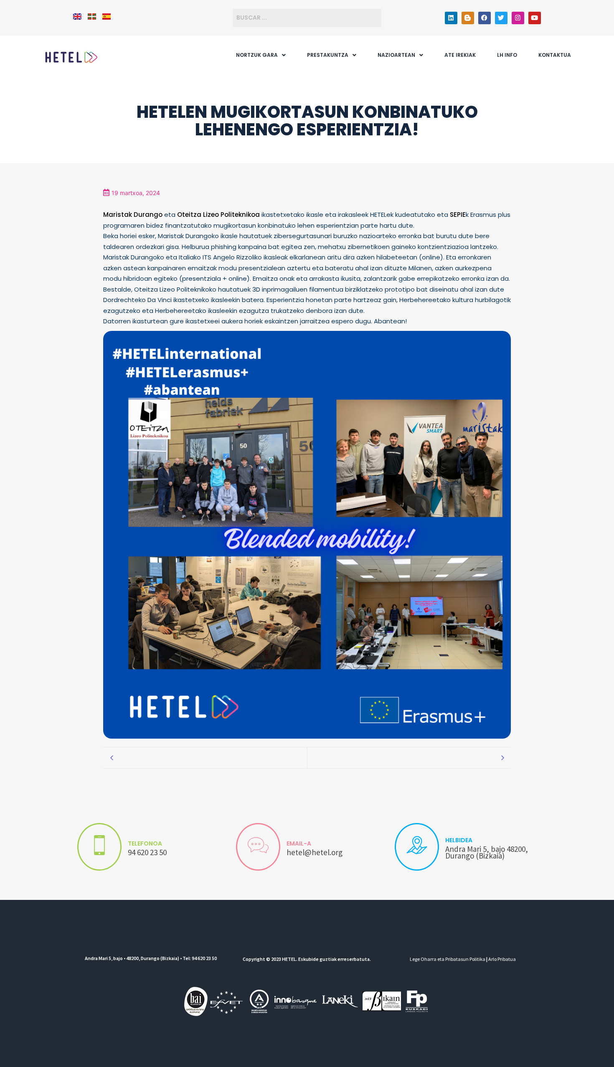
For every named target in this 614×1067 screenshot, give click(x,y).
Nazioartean (396, 54)
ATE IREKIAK (460, 54)
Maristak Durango (132, 214)
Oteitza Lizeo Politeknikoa (218, 214)
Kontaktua (554, 54)
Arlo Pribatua (502, 959)
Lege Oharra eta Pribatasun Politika (447, 959)
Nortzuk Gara (257, 54)
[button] (261, 55)
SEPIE (458, 214)
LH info (507, 54)
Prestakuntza (327, 54)
